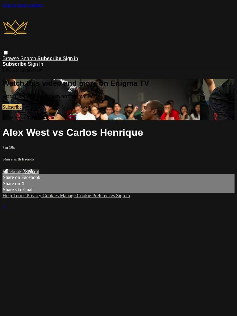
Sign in (70, 58)
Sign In (35, 64)
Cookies (51, 195)
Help (7, 195)
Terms (20, 195)
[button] (6, 53)
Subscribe (12, 107)
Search (28, 58)
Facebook (12, 171)
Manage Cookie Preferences (88, 195)
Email (33, 171)
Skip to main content (22, 5)
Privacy (35, 195)
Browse (11, 58)
